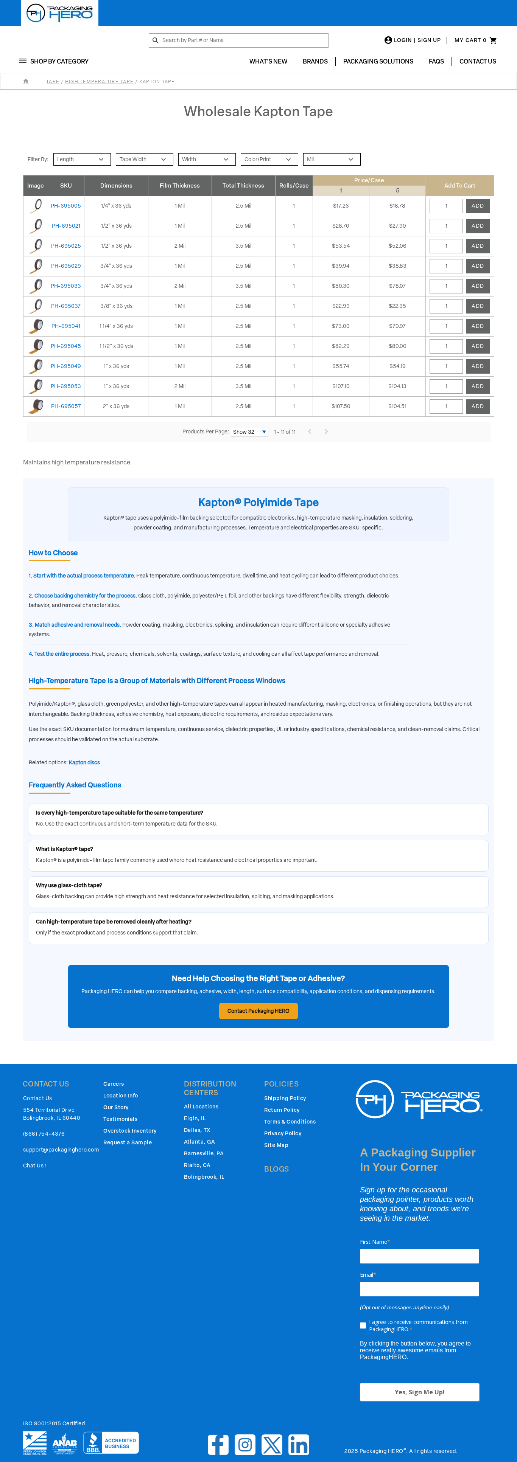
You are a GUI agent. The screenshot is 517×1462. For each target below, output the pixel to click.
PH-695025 (66, 246)
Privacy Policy (282, 1133)
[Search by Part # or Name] (155, 40)
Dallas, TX (197, 1130)
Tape (52, 81)
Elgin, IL (195, 1118)
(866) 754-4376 (44, 1134)
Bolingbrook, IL (204, 1177)
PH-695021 (66, 226)
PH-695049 (66, 366)
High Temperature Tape (99, 81)
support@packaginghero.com (61, 1150)
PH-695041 (65, 326)
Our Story (116, 1107)
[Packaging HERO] (59, 13)
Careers (113, 1084)
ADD (478, 206)
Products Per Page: (205, 431)
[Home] (34, 81)
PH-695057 (66, 406)
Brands (315, 61)
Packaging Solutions (378, 61)
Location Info (120, 1096)
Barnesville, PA (204, 1153)
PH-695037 (66, 306)
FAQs (436, 61)
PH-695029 (66, 266)
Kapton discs (84, 762)
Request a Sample (127, 1142)
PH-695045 (66, 346)
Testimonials (120, 1119)
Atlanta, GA (199, 1142)
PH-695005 (66, 206)
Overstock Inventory (130, 1131)
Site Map (276, 1145)
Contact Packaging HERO (258, 1011)
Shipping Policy (285, 1098)
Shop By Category (59, 61)
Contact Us (477, 61)
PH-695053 (66, 386)
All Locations (201, 1106)
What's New (268, 61)
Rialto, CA (197, 1165)
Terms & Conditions (290, 1122)
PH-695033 (66, 286)
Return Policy (282, 1110)
